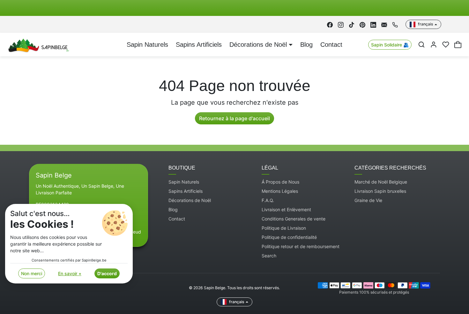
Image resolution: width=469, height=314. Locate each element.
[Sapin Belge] (38, 44)
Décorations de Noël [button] (258, 44)
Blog (306, 44)
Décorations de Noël (189, 200)
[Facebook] (329, 24)
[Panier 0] (458, 44)
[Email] (384, 24)
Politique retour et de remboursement (300, 246)
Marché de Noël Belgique (380, 182)
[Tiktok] (351, 24)
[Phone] (395, 24)
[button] (421, 44)
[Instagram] (340, 24)
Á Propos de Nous (280, 182)
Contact (331, 44)
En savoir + (69, 273)
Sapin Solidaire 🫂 (390, 44)
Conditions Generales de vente (293, 218)
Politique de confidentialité (289, 237)
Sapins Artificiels (199, 44)
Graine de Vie (368, 200)
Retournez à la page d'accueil (234, 118)
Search (269, 255)
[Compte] (434, 44)
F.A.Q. (268, 200)
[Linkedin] (373, 24)
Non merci (31, 273)
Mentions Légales (280, 191)
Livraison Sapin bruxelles (380, 191)
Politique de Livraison (284, 228)
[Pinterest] (362, 24)
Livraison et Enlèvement (286, 209)
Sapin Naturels (147, 44)
